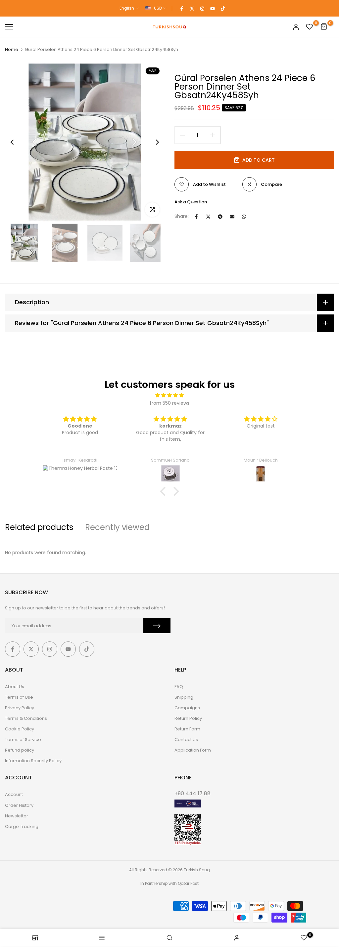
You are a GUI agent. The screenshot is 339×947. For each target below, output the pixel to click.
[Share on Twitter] (208, 216)
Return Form (187, 729)
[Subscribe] (156, 625)
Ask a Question (190, 202)
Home (11, 50)
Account (14, 794)
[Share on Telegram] (220, 216)
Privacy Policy (19, 708)
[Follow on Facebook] (181, 8)
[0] (309, 26)
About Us (14, 686)
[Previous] (17, 142)
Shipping (183, 697)
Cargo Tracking (21, 826)
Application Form (192, 750)
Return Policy (188, 718)
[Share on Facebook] (196, 216)
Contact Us (186, 739)
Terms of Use (19, 697)
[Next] (152, 142)
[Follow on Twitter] (192, 8)
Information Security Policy (33, 761)
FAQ (178, 686)
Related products (39, 527)
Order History (19, 805)
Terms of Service (23, 739)
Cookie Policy (19, 729)
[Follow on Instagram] (202, 8)
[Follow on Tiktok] (222, 8)
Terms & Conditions (26, 718)
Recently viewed (117, 527)
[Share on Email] (232, 216)
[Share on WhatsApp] (244, 216)
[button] (164, 491)
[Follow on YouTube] (212, 8)
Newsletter (16, 816)
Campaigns (187, 708)
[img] (169, 395)
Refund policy (19, 750)
